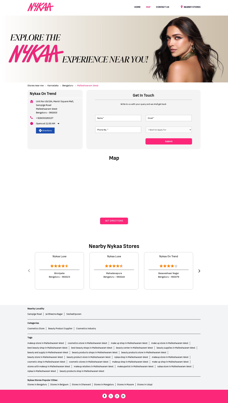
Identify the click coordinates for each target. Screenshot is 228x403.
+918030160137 (44, 118)
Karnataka (52, 85)
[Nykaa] (40, 7)
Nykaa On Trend (168, 256)
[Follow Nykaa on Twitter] (111, 396)
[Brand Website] (123, 396)
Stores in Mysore (125, 384)
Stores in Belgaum (59, 384)
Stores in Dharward (81, 384)
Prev (29, 271)
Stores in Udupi (144, 384)
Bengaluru (67, 85)
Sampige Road (34, 314)
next (199, 271)
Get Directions (114, 220)
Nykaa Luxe (59, 256)
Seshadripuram (73, 314)
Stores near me (35, 85)
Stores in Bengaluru (37, 384)
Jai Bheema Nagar (54, 314)
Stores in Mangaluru (104, 384)
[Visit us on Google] (117, 396)
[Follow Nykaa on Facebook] (105, 396)
